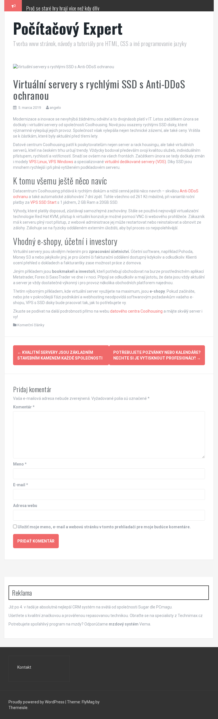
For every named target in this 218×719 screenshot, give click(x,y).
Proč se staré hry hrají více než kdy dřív (63, 8)
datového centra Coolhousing (136, 311)
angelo (55, 107)
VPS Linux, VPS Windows (51, 161)
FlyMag (88, 702)
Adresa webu (25, 505)
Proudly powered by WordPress (36, 702)
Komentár (24, 407)
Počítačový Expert (68, 28)
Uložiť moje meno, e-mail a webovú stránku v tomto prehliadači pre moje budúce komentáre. (104, 527)
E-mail (20, 485)
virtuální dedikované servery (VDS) (135, 161)
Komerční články (30, 325)
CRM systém (83, 607)
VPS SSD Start (43, 202)
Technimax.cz (190, 615)
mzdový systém (124, 624)
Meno (20, 464)
